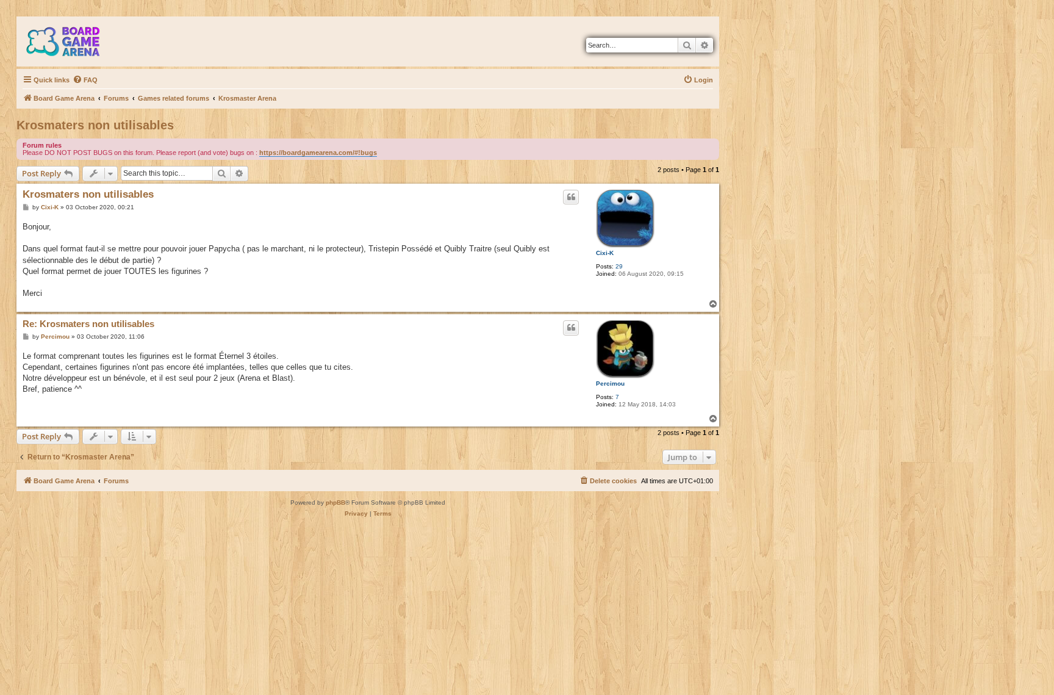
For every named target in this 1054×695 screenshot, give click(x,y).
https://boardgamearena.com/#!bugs (318, 152)
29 (619, 266)
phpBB (335, 502)
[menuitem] (85, 80)
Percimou (610, 383)
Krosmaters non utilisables (95, 125)
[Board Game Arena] (72, 41)
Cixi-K (605, 253)
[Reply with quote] (571, 197)
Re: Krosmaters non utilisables (88, 324)
